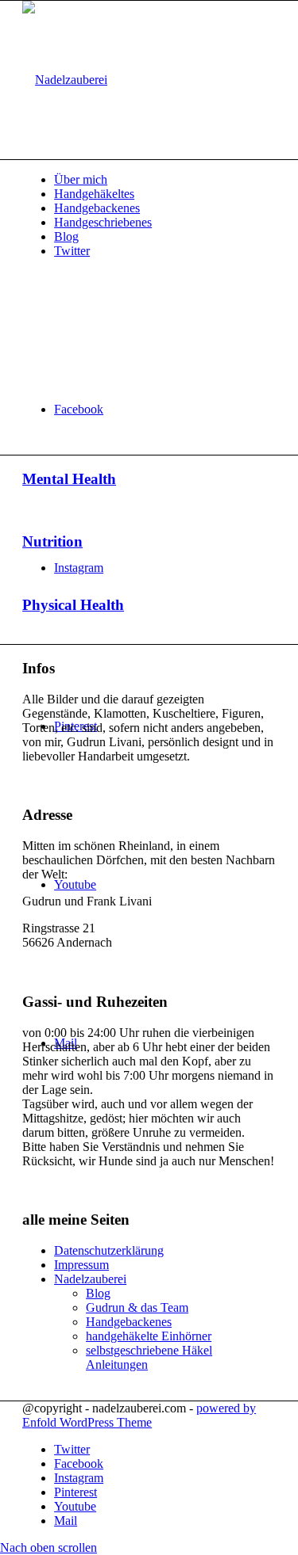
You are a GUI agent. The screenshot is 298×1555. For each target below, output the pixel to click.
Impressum (81, 1264)
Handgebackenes (129, 1321)
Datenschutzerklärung (109, 1250)
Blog (98, 1293)
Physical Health (73, 604)
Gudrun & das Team (137, 1307)
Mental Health (69, 479)
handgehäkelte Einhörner (148, 1336)
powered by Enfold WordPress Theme (139, 1415)
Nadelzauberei (90, 1279)
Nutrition (52, 541)
